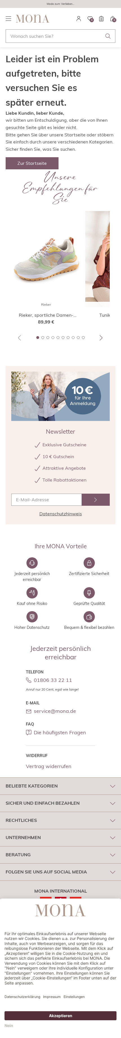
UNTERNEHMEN (23, 837)
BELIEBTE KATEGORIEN (32, 786)
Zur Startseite (32, 163)
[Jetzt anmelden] (96, 500)
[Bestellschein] (101, 18)
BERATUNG (18, 854)
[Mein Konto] (79, 18)
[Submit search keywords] (108, 36)
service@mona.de (55, 711)
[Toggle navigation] (8, 18)
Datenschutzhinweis (60, 513)
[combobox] (60, 36)
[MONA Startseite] (33, 18)
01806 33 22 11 (53, 680)
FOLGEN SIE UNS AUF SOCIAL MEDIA (46, 872)
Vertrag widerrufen (48, 766)
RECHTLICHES (21, 820)
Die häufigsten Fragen (60, 732)
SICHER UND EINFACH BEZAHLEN (43, 803)
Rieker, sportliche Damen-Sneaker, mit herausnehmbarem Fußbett (46, 315)
